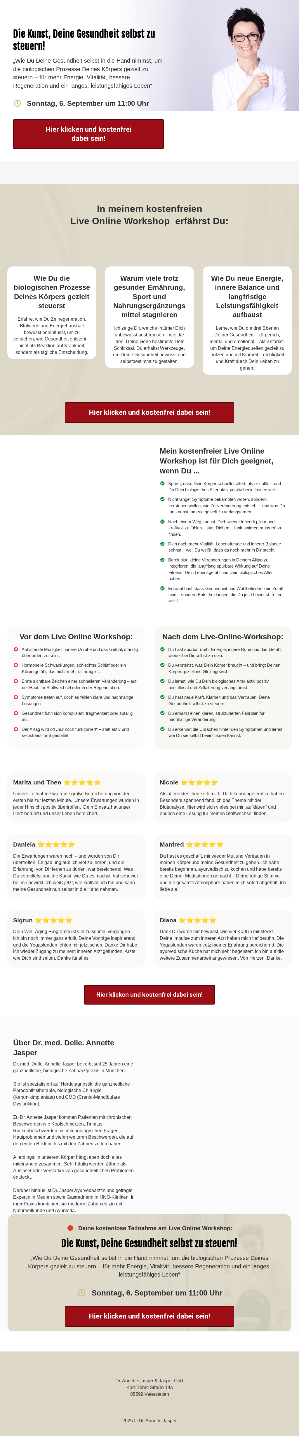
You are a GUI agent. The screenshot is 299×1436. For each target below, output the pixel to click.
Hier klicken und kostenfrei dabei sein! (88, 134)
